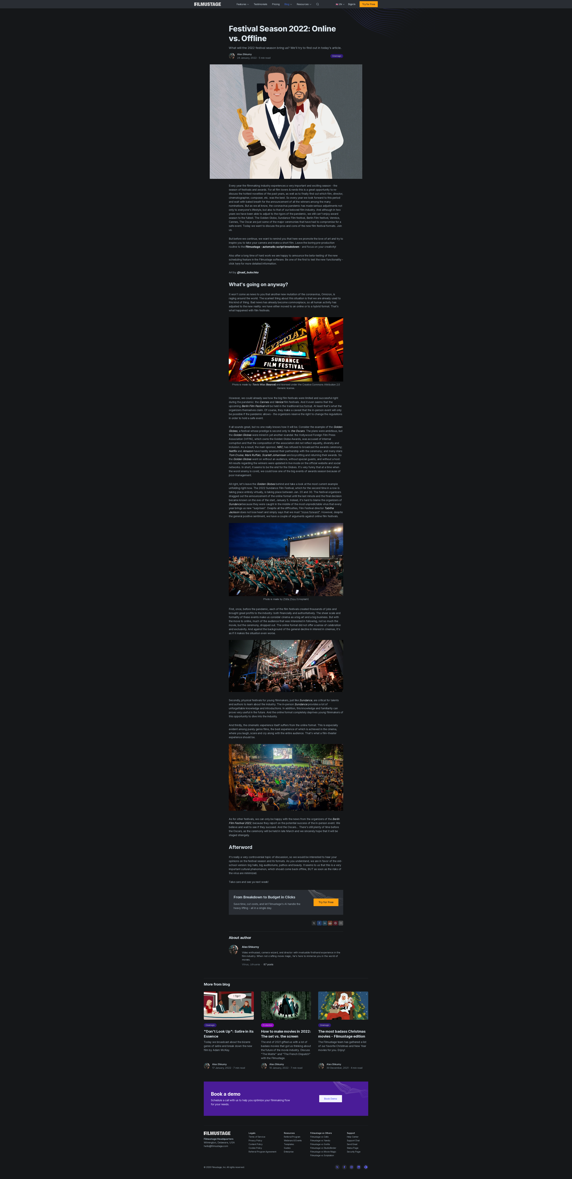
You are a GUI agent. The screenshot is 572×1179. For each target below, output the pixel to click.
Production (267, 1025)
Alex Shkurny (244, 54)
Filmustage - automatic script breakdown (272, 246)
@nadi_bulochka (247, 272)
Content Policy (256, 1144)
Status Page (352, 1148)
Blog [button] (286, 4)
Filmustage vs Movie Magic (323, 1151)
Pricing (276, 4)
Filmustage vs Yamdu (320, 1140)
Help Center (353, 1136)
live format (305, 406)
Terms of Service (257, 1136)
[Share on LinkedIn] (324, 923)
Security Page (353, 1151)
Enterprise (289, 1151)
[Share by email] (340, 923)
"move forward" (310, 512)
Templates (289, 1144)
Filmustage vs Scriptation (322, 1155)
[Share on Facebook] (319, 923)
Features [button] (241, 4)
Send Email (352, 1144)
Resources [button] (303, 4)
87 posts (268, 964)
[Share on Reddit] (330, 923)
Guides (287, 1148)
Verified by (10, 1173)
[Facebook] (344, 1167)
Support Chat (353, 1140)
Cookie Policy (255, 1148)
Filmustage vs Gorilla (320, 1144)
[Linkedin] (358, 1167)
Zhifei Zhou (289, 599)
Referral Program (292, 1136)
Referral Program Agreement (262, 1151)
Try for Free (368, 4)
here (237, 263)
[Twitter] (337, 1167)
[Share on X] (314, 923)
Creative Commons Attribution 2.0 (321, 384)
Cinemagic (336, 56)
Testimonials (260, 4)
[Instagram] (351, 1167)
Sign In (351, 4)
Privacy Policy (255, 1140)
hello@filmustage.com (216, 1146)
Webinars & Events (293, 1140)
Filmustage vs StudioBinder (323, 1148)
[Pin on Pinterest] (335, 923)
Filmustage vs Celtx (319, 1136)
